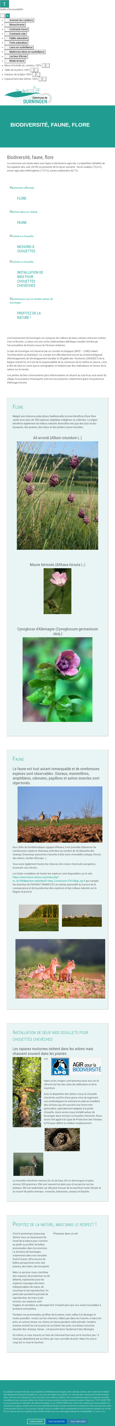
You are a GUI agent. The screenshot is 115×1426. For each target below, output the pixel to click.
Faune (22, 222)
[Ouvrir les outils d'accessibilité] (4, 4)
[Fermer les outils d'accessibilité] (7, 15)
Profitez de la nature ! (29, 315)
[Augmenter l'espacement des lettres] (44, 79)
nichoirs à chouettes (26, 249)
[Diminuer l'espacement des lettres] (40, 79)
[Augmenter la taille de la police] (36, 70)
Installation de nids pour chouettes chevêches (30, 279)
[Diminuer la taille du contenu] (43, 65)
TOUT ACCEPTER (56, 1421)
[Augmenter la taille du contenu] (48, 65)
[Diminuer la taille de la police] (32, 70)
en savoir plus (99, 1411)
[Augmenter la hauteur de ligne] (38, 74)
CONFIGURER (36, 1421)
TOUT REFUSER (78, 1421)
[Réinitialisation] (2, 15)
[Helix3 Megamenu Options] (108, 98)
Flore (21, 198)
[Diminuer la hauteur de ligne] (34, 74)
